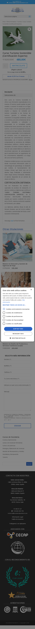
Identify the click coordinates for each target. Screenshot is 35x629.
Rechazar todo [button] (18, 333)
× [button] (31, 289)
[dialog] (17, 314)
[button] (17, 305)
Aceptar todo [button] (18, 329)
